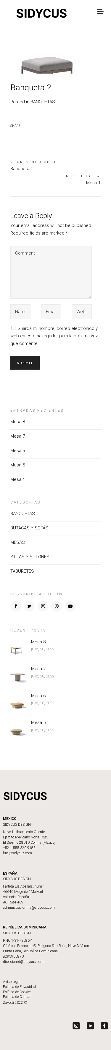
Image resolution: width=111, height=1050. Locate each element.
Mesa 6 (17, 450)
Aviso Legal (11, 982)
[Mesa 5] (18, 729)
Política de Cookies (17, 992)
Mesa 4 (17, 479)
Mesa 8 (17, 421)
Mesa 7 (17, 436)
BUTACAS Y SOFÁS (29, 528)
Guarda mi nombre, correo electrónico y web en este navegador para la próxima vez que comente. (54, 336)
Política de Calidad (17, 997)
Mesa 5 (17, 465)
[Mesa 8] (18, 648)
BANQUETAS (42, 101)
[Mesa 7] (18, 675)
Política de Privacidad (19, 987)
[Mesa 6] (18, 702)
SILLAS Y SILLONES (29, 556)
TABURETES (22, 571)
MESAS (17, 542)
